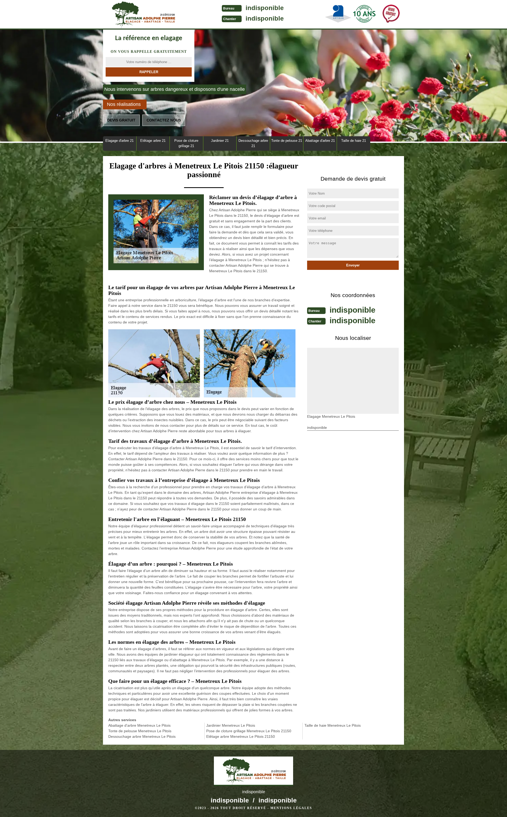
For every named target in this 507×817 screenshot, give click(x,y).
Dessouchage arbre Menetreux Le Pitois (142, 736)
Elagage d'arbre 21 (119, 141)
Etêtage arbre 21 (153, 141)
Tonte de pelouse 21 (286, 141)
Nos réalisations (124, 104)
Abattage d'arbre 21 (320, 141)
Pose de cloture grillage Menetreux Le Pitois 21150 (248, 731)
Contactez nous (164, 120)
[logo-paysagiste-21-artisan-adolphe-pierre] (142, 15)
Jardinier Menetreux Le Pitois (230, 725)
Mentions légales (291, 808)
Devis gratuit (121, 120)
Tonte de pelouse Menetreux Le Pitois (139, 731)
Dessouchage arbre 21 (253, 143)
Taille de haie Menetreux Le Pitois (332, 725)
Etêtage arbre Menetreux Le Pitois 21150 (240, 736)
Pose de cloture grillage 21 (186, 143)
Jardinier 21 (220, 141)
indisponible (265, 7)
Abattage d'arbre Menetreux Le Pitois (139, 725)
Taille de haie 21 (353, 141)
